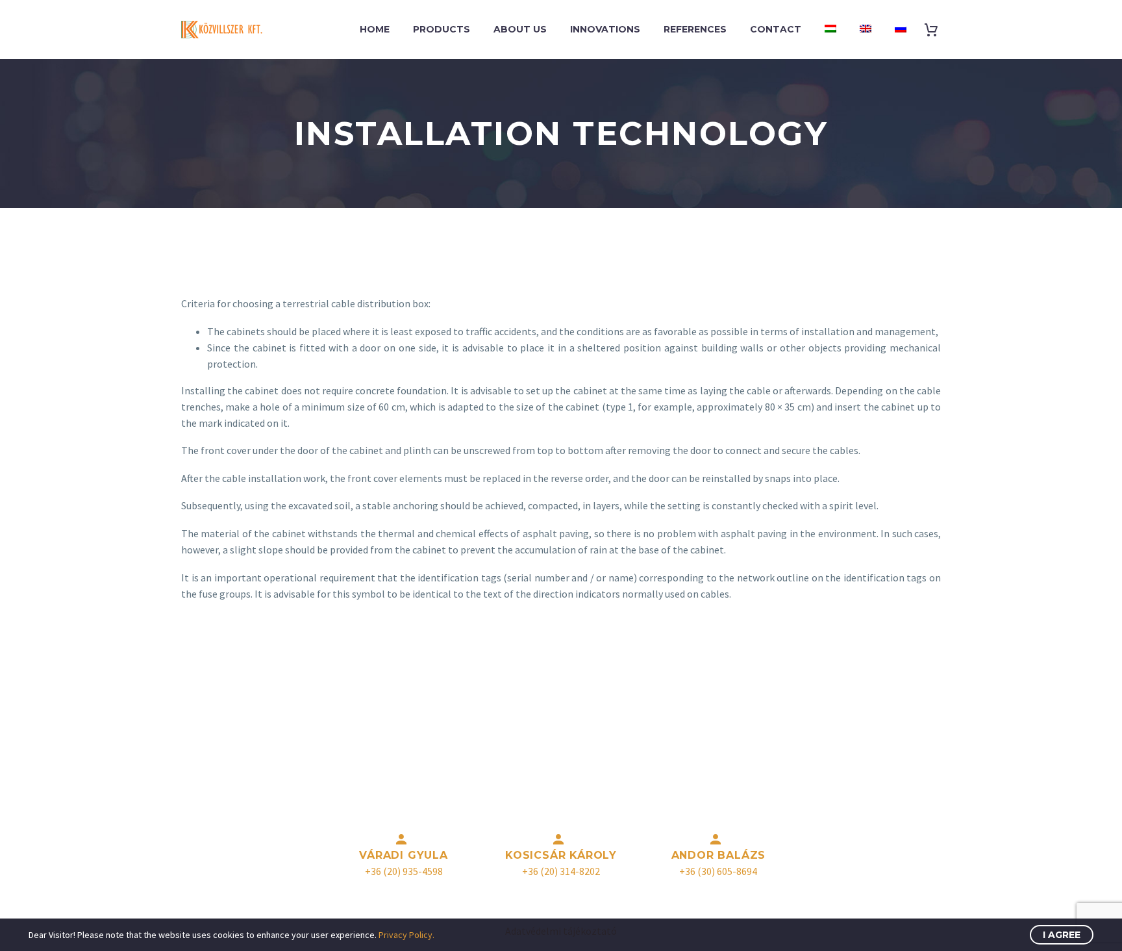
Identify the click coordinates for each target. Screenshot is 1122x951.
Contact (775, 29)
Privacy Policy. (406, 935)
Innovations (605, 29)
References (695, 29)
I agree (1061, 935)
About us (520, 29)
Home (375, 29)
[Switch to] (830, 29)
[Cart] (936, 29)
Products (441, 29)
